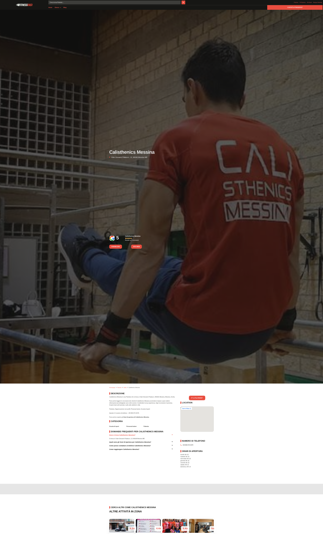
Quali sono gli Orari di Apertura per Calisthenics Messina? (130, 442)
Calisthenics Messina (132, 236)
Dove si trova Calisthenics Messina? (122, 435)
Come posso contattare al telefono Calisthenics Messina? (130, 446)
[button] (141, 436)
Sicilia (125, 387)
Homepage (112, 387)
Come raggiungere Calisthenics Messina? (124, 449)
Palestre (119, 387)
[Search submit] (183, 2)
